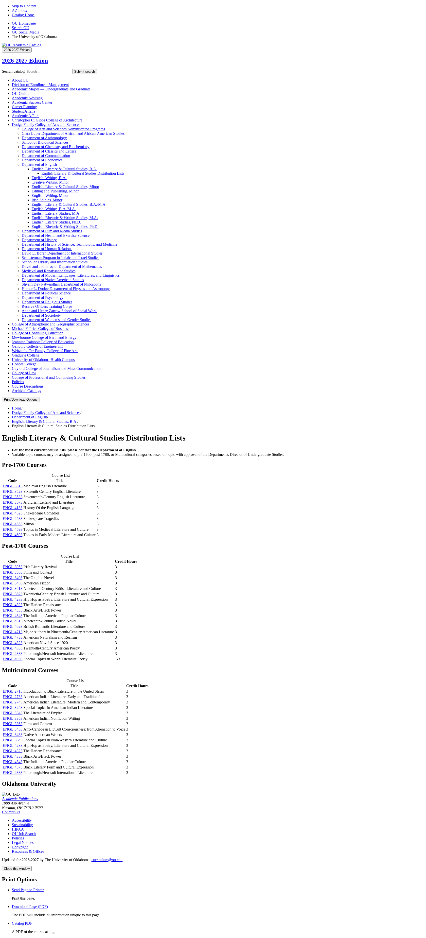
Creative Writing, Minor (50, 182)
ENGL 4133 (12, 508)
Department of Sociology (41, 315)
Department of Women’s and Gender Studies (56, 320)
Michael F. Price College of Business (40, 328)
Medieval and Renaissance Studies (48, 271)
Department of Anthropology (44, 138)
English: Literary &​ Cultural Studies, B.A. (64, 169)
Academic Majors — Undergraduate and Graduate (51, 89)
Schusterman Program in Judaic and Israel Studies (60, 258)
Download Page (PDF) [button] (30, 906)
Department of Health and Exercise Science (55, 235)
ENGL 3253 (12, 707)
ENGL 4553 (12, 524)
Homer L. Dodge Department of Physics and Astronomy (66, 289)
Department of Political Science (46, 293)
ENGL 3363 (12, 572)
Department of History (39, 240)
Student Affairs (23, 111)
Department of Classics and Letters (49, 151)
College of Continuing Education (37, 333)
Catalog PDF (22, 923)
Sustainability (22, 825)
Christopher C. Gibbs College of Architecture (47, 120)
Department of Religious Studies (47, 302)
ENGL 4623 (12, 626)
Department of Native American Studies (53, 280)
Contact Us (11, 812)
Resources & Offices (28, 851)
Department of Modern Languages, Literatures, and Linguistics (71, 275)
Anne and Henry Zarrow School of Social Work (59, 311)
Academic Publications (20, 799)
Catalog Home (23, 15)
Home (16, 408)
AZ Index (19, 10)
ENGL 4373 (12, 767)
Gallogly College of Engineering (37, 346)
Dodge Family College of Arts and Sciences (46, 124)
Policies (18, 382)
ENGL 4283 (12, 599)
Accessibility (22, 820)
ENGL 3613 (12, 588)
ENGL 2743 (12, 702)
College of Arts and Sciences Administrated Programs (63, 129)
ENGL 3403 (12, 578)
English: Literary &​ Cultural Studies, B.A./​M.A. (69, 204)
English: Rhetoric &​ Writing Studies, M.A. (65, 218)
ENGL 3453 (12, 729)
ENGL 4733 (12, 637)
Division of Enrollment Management (40, 85)
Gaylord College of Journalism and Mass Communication (56, 368)
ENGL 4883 (12, 653)
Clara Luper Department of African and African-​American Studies (73, 133)
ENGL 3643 (12, 740)
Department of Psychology (42, 297)
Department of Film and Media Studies (52, 231)
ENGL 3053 (12, 567)
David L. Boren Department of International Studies (62, 253)
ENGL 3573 (12, 502)
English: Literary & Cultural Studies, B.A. (44, 421)
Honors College (24, 364)
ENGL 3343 (12, 713)
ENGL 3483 (12, 735)
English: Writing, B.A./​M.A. (54, 209)
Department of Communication (46, 155)
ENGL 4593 (12, 529)
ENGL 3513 (12, 486)
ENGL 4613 (12, 621)
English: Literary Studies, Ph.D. (56, 222)
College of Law (24, 373)
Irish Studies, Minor (47, 200)
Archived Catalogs (26, 391)
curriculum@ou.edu (107, 860)
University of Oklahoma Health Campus (43, 360)
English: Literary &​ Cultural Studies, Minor (65, 187)
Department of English (39, 164)
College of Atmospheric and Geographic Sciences (50, 324)
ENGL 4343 (12, 616)
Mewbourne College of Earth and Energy (44, 337)
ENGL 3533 (12, 497)
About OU (20, 80)
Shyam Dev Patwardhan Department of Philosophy (62, 284)
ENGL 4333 (12, 610)
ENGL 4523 (12, 513)
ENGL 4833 (12, 648)
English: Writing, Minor (50, 195)
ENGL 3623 (12, 594)
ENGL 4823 (12, 643)
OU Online (20, 93)
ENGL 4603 (12, 535)
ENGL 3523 (12, 491)
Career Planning (24, 107)
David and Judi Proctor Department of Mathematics (62, 266)
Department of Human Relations (47, 249)
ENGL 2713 (12, 691)
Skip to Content (24, 6)
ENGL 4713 (12, 632)
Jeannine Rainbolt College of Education (43, 342)
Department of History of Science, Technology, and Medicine (69, 244)
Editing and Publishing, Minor (55, 191)
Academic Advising (27, 98)
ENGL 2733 (12, 697)
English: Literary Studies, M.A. (56, 213)
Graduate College (25, 355)
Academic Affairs (25, 116)
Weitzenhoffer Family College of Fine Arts (45, 351)
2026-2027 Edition (25, 60)
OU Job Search (24, 834)
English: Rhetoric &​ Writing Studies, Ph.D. (65, 226)
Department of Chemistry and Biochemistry (55, 147)
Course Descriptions (27, 386)
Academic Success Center (32, 102)
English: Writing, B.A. (49, 178)
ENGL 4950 (12, 659)
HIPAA (18, 829)
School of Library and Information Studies (55, 262)
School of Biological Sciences (45, 142)
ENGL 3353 (12, 718)
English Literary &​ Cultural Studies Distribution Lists (82, 173)
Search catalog (13, 71)
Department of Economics (42, 160)
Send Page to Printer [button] (28, 890)
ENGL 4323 (12, 605)
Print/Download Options (20, 399)
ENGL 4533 (12, 518)
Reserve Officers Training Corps (47, 306)
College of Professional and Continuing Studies (49, 377)
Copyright (20, 847)
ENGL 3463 (12, 583)
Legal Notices (23, 842)
